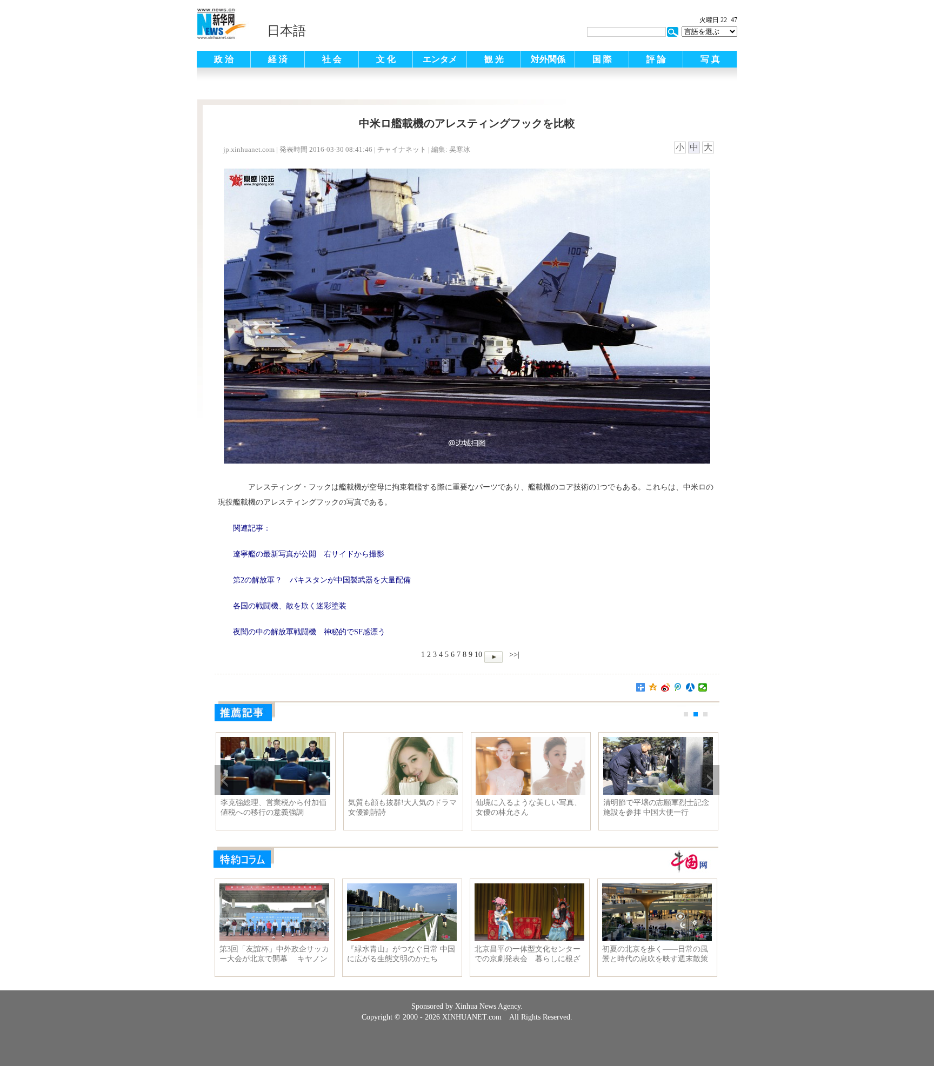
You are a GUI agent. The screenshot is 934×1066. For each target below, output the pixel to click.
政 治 (224, 59)
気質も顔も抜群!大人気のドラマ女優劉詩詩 (402, 807)
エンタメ (440, 59)
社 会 (332, 59)
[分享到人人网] (690, 687)
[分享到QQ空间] (653, 687)
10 (478, 655)
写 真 (710, 59)
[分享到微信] (703, 687)
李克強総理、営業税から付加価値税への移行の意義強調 (273, 807)
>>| (513, 655)
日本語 (286, 31)
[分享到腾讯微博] (678, 687)
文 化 (386, 59)
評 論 (656, 59)
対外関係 (548, 59)
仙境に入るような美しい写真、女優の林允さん (529, 807)
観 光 (494, 59)
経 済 (278, 59)
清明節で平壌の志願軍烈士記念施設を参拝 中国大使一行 (656, 807)
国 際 (602, 59)
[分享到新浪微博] (665, 687)
